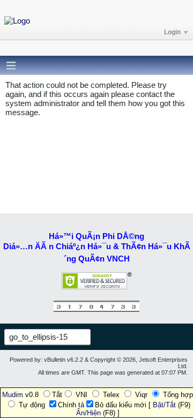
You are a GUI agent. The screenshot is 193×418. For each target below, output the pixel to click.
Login (172, 32)
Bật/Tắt (164, 405)
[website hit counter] (96, 309)
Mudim (12, 395)
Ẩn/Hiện (88, 413)
